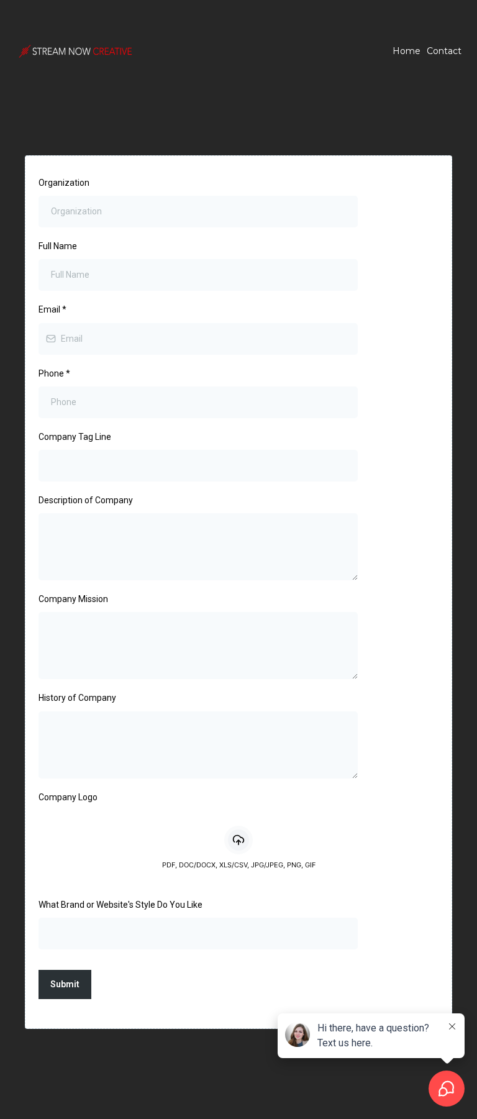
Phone (54, 373)
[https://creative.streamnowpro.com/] (74, 51)
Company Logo (68, 797)
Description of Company (86, 500)
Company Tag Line (75, 437)
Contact (444, 51)
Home (406, 51)
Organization (64, 183)
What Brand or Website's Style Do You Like (120, 905)
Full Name (58, 246)
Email (52, 309)
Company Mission (73, 599)
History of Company (77, 698)
